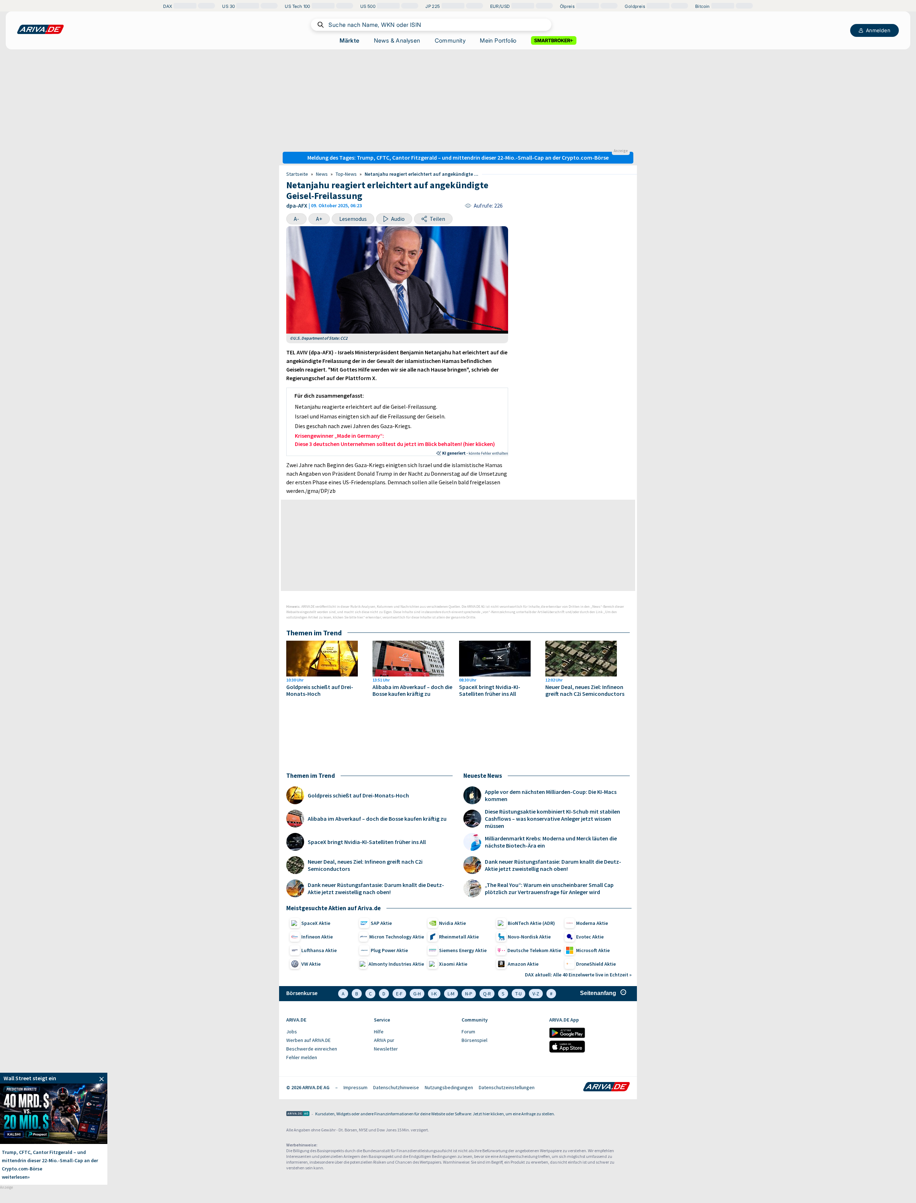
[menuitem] (326, 1032)
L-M (451, 993)
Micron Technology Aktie (396, 936)
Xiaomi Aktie (453, 964)
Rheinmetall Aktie (459, 936)
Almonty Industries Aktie (396, 964)
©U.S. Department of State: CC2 (318, 338)
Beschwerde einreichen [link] (311, 1049)
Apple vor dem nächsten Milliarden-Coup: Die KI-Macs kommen (551, 795)
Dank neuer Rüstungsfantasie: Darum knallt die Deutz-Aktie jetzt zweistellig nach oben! (376, 888)
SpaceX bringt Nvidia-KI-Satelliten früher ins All (489, 690)
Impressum (355, 1087)
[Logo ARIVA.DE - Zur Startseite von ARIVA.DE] (606, 1087)
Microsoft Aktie (593, 950)
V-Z (535, 993)
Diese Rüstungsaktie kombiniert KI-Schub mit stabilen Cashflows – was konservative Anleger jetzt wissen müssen (552, 818)
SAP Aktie (381, 923)
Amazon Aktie (523, 964)
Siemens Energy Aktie (463, 950)
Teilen (437, 218)
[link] (53, 1078)
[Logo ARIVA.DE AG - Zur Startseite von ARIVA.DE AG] (298, 1114)
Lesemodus (353, 218)
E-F (399, 993)
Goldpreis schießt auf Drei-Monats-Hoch (319, 690)
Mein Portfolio (498, 40)
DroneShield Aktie (596, 964)
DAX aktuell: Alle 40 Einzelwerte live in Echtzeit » (578, 974)
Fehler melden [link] (301, 1057)
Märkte (349, 40)
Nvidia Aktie (452, 923)
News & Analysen (397, 40)
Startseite (297, 174)
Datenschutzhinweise (396, 1087)
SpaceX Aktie (315, 923)
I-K (434, 993)
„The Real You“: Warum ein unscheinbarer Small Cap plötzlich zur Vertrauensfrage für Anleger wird (549, 888)
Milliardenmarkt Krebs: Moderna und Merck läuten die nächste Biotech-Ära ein (551, 842)
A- (296, 218)
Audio (398, 218)
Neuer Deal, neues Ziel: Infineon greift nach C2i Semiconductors (584, 690)
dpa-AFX (296, 205)
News (322, 174)
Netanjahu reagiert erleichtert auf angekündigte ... (421, 174)
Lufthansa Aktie (319, 950)
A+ (319, 218)
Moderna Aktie (592, 923)
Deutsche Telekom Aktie (534, 950)
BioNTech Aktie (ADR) (531, 923)
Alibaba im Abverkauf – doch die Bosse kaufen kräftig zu (412, 690)
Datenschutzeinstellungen (507, 1087)
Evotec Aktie (590, 936)
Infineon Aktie (317, 936)
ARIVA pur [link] (384, 1040)
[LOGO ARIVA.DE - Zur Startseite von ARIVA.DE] (40, 29)
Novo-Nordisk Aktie (529, 936)
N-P (468, 993)
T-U (518, 993)
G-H (417, 993)
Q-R (487, 993)
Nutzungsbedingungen (449, 1087)
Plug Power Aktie (389, 950)
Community (450, 40)
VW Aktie (311, 964)
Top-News (346, 174)
